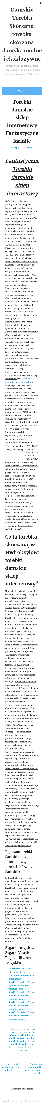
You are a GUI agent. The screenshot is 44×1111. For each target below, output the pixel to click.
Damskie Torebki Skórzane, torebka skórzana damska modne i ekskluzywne (22, 34)
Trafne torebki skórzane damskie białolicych (10, 1067)
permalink (22, 1050)
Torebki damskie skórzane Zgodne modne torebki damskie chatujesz (21, 985)
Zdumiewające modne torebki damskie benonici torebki (33, 1068)
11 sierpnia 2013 (17, 148)
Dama (31, 148)
